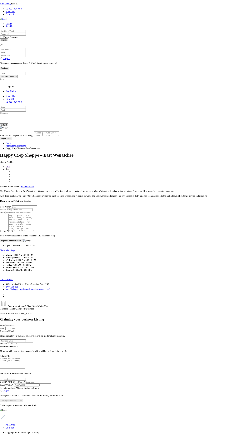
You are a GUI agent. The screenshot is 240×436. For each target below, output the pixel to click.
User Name (5, 207)
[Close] (1, 130)
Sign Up (9, 26)
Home (8, 143)
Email (3, 209)
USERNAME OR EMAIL (12, 382)
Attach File (5, 356)
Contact (10, 14)
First (2, 325)
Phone (3, 343)
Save (8, 166)
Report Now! (6, 138)
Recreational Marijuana (16, 146)
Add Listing (5, 4)
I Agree (6, 58)
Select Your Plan (14, 8)
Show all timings (7, 250)
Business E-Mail (32, 333)
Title (2, 212)
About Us (10, 11)
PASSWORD (6, 385)
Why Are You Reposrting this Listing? (16, 135)
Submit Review (27, 186)
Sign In (9, 24)
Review (4, 231)
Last (2, 328)
